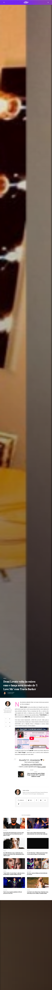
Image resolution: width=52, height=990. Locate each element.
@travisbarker (35, 760)
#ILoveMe (22, 760)
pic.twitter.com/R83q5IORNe (32, 764)
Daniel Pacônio (11, 692)
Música (4, 678)
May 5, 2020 (42, 767)
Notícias (5, 830)
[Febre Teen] (26, 2)
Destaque (29, 871)
